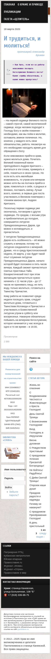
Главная (9, 4)
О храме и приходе (30, 4)
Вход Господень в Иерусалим (36, 432)
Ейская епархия (13, 559)
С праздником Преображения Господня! (37, 515)
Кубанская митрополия (17, 555)
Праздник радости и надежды (35, 496)
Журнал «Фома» (13, 566)
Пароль (8, 478)
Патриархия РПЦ (13, 552)
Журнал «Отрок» (13, 569)
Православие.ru (13, 562)
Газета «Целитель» (16, 19)
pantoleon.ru (23, 629)
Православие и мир (15, 572)
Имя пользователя (15, 469)
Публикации (12, 12)
